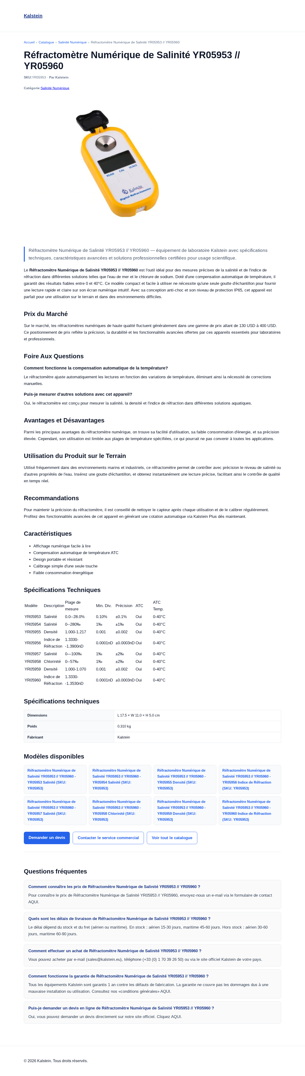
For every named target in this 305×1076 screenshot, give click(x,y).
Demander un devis (47, 837)
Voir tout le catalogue (172, 838)
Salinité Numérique (55, 88)
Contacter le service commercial (108, 838)
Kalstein (33, 15)
